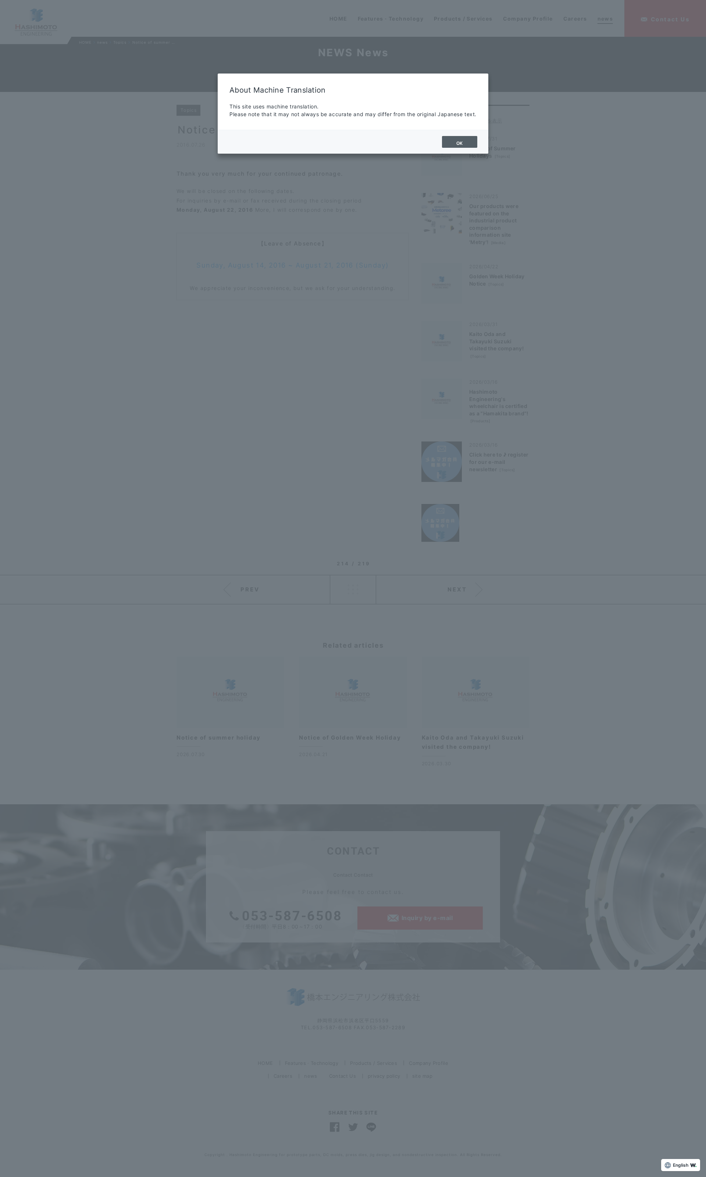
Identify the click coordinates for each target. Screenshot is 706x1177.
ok (459, 143)
